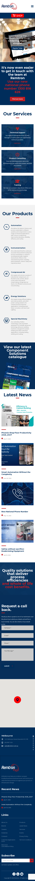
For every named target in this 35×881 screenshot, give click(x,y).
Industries (4, 833)
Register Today (17, 48)
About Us (4, 822)
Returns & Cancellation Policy (7, 845)
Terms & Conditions (25, 840)
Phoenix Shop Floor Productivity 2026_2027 (17, 797)
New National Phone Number (14, 512)
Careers (4, 829)
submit (6, 666)
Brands (3, 826)
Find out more (17, 99)
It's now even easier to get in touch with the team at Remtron (17, 80)
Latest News (23, 826)
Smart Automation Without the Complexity (16, 804)
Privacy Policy (23, 836)
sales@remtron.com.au (11, 746)
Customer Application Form (8, 840)
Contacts (4, 836)
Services (22, 829)
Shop (19, 15)
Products (22, 822)
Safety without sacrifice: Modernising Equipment (12, 550)
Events (21, 833)
